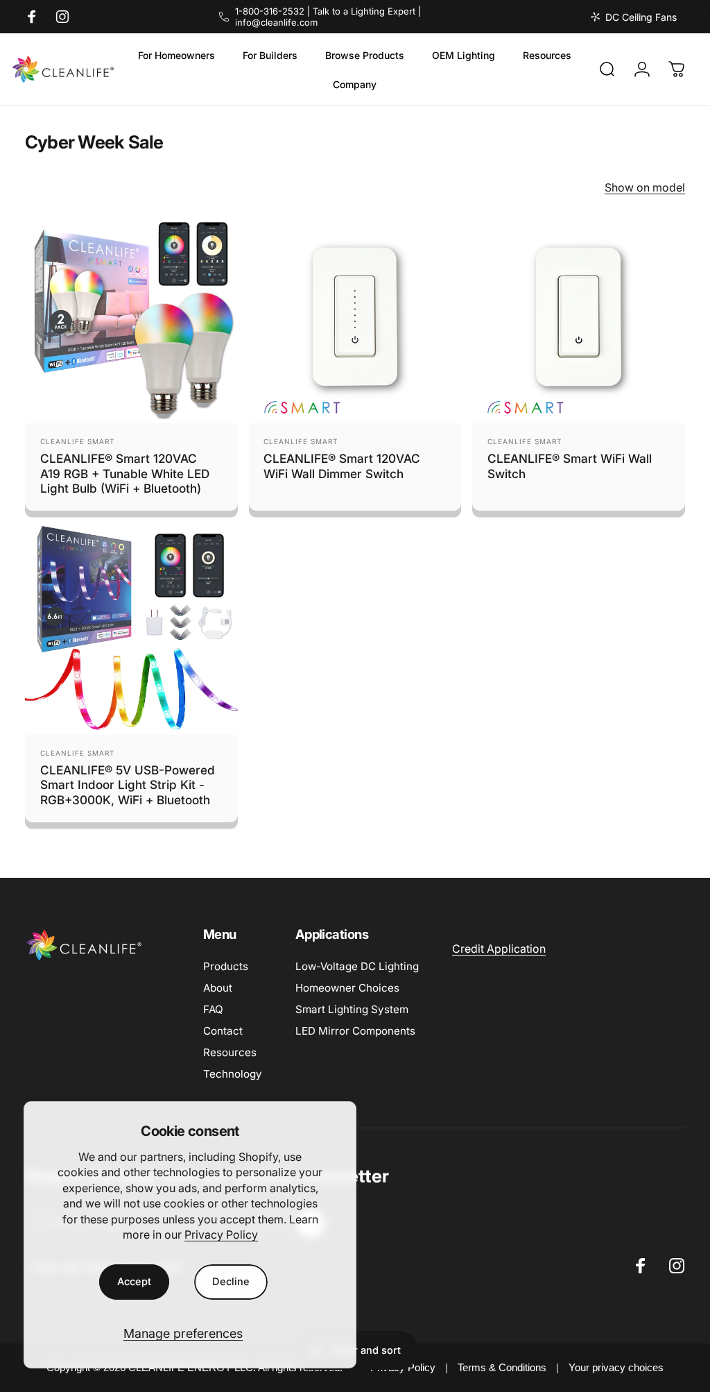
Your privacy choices (616, 1367)
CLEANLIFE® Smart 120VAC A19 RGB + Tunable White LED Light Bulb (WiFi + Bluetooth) (124, 473)
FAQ (213, 1009)
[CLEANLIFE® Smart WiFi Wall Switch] (578, 316)
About (217, 987)
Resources (230, 1052)
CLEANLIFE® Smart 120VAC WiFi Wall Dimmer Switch (341, 466)
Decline (231, 1281)
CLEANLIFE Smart (77, 441)
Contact (223, 1030)
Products (225, 966)
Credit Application (499, 949)
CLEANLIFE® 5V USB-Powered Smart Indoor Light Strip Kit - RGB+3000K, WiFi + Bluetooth (127, 785)
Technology (232, 1073)
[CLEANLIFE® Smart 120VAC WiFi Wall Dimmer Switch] (355, 316)
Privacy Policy (221, 1234)
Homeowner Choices (347, 987)
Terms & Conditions (502, 1367)
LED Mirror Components (355, 1030)
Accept (134, 1281)
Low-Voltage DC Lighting (357, 966)
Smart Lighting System (351, 1009)
